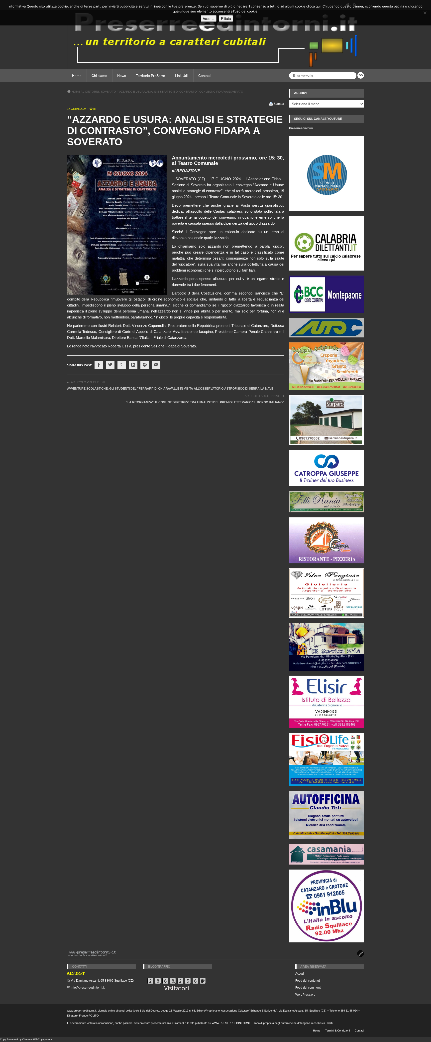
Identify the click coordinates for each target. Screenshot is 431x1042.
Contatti (204, 76)
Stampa (279, 104)
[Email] (156, 365)
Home (77, 76)
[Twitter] (110, 365)
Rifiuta (226, 18)
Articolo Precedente (89, 382)
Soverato (108, 91)
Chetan (26, 1039)
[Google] (121, 365)
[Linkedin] (133, 365)
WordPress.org (305, 994)
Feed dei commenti (308, 987)
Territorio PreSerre (150, 76)
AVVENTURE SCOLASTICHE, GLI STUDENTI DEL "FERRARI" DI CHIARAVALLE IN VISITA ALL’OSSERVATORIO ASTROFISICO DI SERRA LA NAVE (170, 388)
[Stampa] (271, 104)
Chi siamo (99, 76)
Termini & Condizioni (337, 1030)
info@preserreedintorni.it (88, 987)
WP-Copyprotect (42, 1039)
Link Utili (181, 76)
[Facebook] (98, 365)
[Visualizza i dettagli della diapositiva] (326, 243)
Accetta (209, 18)
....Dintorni (90, 91)
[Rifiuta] (424, 12)
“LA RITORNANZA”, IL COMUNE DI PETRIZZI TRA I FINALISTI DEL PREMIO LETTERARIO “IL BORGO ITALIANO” (205, 402)
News (121, 76)
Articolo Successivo (262, 396)
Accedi (300, 973)
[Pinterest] (144, 365)
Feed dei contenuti (308, 980)
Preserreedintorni (301, 128)
